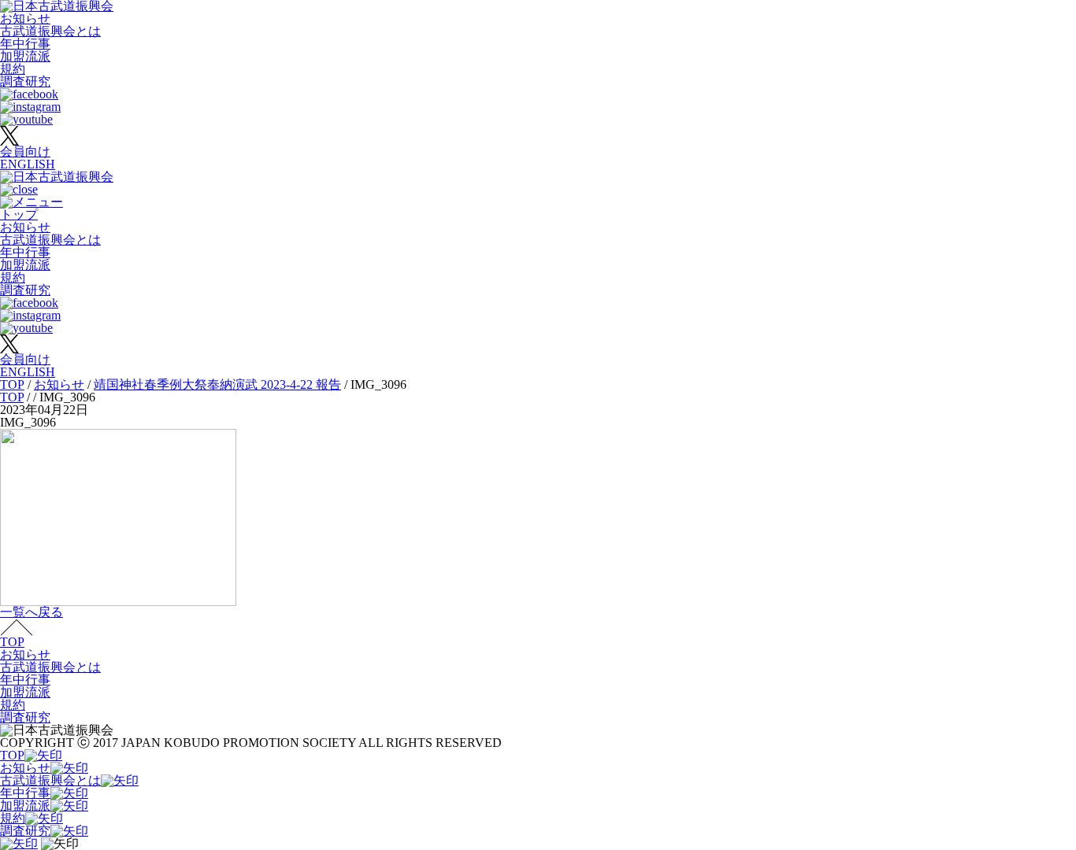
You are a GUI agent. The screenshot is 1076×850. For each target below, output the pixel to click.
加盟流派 (25, 56)
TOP (12, 642)
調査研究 (25, 81)
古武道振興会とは (50, 31)
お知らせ (25, 18)
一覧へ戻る (31, 612)
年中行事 (25, 43)
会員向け (25, 151)
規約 (12, 69)
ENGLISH (27, 164)
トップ (19, 214)
